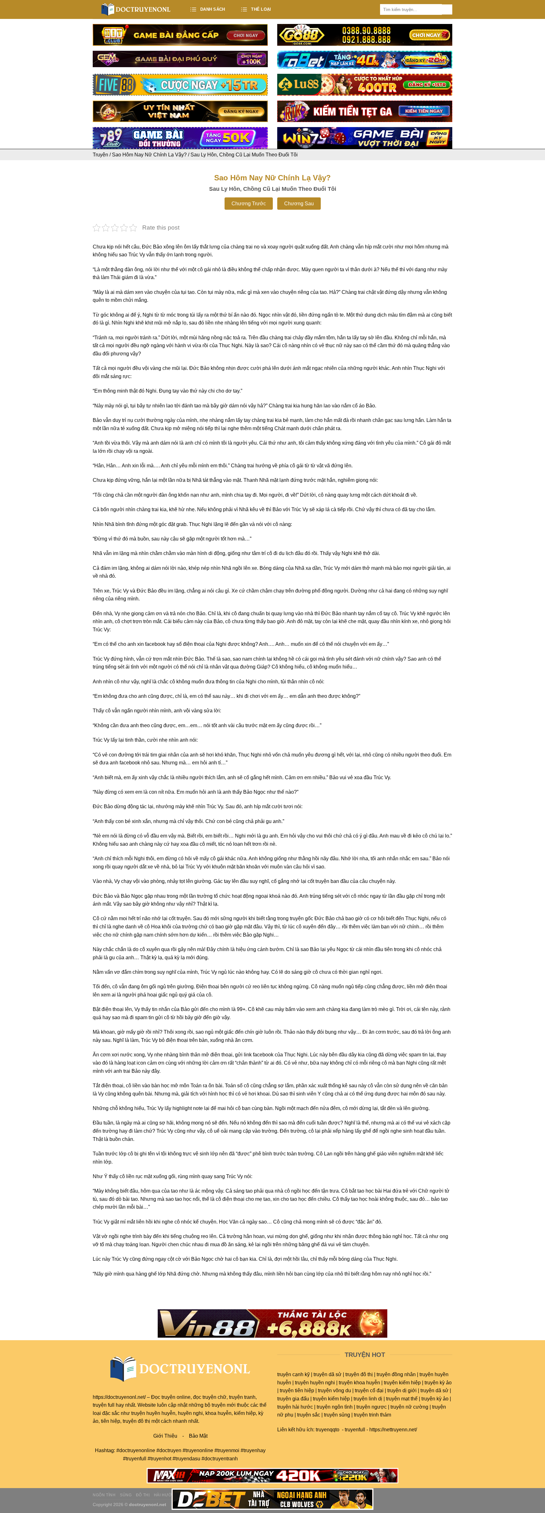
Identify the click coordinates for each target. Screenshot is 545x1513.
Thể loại (261, 9)
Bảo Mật (198, 1436)
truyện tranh (242, 1397)
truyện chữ (214, 1397)
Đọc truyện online (170, 1397)
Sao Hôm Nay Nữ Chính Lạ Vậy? (149, 154)
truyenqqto (327, 1429)
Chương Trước (248, 203)
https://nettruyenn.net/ (393, 1429)
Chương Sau (299, 203)
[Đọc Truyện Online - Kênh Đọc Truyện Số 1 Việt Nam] (136, 9)
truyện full (103, 1405)
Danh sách (212, 9)
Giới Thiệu (165, 1436)
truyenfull (355, 1429)
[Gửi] (447, 9)
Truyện (100, 154)
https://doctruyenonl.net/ (119, 1397)
